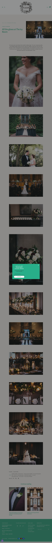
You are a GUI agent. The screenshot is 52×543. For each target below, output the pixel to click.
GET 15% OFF (19, 276)
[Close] (38, 265)
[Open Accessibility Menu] (2, 540)
